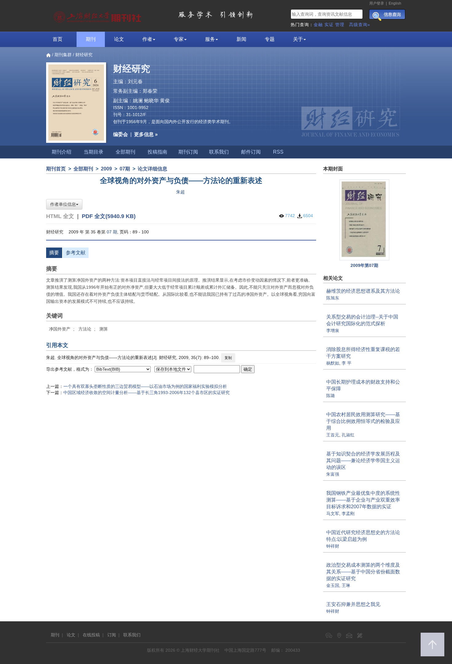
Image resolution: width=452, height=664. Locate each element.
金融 (318, 24)
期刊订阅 (188, 151)
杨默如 (332, 363)
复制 (228, 358)
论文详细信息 (152, 168)
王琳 (346, 585)
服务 (210, 39)
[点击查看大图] (364, 220)
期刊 (91, 39)
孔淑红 (348, 434)
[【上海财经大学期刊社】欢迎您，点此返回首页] (98, 15)
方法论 (84, 328)
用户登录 (376, 3)
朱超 (180, 191)
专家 (179, 39)
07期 (125, 168)
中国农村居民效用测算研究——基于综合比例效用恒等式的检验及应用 (363, 421)
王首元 (332, 434)
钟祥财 (332, 546)
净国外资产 (59, 328)
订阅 (111, 634)
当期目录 (93, 151)
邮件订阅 (251, 151)
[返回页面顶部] (432, 644)
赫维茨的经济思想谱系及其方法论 (363, 291)
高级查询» (359, 24)
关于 (298, 39)
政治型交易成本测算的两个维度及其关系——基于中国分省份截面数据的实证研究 (363, 571)
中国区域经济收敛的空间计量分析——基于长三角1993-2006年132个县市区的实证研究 (146, 392)
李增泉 (332, 330)
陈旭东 (332, 297)
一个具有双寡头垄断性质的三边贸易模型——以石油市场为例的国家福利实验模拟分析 (145, 386)
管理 (339, 24)
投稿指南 (157, 151)
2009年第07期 (364, 265)
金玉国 (332, 585)
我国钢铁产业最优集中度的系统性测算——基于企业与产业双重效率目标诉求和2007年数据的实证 (363, 499)
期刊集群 (63, 54)
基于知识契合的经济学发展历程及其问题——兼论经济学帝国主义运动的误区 (363, 460)
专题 (270, 39)
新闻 (241, 39)
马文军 (332, 513)
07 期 (112, 231)
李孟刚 (348, 513)
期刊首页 (56, 168)
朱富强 (332, 474)
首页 (57, 39)
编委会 (120, 134)
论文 (119, 39)
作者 (147, 39)
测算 (103, 328)
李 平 (346, 363)
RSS (278, 151)
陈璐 (330, 395)
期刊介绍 (61, 151)
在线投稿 (91, 634)
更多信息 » (146, 134)
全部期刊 (125, 151)
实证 (329, 24)
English (395, 3)
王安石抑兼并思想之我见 (353, 604)
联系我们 (219, 151)
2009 (106, 168)
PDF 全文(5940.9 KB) (109, 216)
